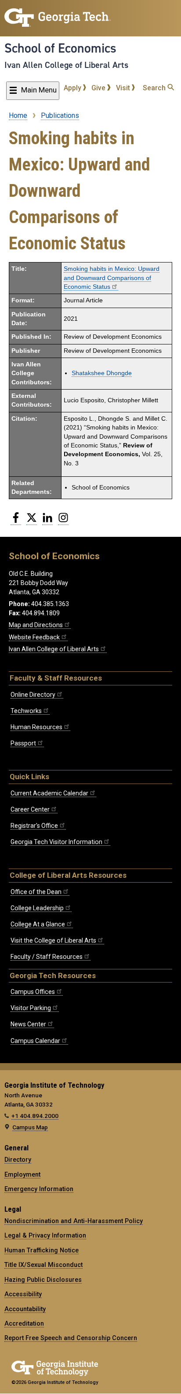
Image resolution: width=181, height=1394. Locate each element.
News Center (28, 1024)
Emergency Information (38, 1188)
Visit (124, 88)
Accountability (25, 1308)
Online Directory (33, 694)
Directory (17, 1159)
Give (99, 88)
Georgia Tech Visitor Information (56, 841)
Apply (73, 88)
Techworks (26, 710)
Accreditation (24, 1323)
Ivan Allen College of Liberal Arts (66, 65)
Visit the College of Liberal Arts (53, 940)
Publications (60, 115)
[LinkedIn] (47, 521)
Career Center (30, 809)
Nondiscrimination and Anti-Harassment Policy (73, 1220)
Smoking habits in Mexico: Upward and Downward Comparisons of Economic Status (111, 278)
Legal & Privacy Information (45, 1235)
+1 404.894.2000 (34, 1115)
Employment (22, 1174)
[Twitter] (31, 521)
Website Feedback (34, 637)
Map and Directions (36, 624)
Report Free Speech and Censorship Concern (70, 1337)
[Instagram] (63, 521)
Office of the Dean (36, 891)
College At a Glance (38, 924)
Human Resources (36, 727)
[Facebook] (16, 521)
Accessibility (23, 1294)
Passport (23, 743)
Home (18, 115)
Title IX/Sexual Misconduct (43, 1264)
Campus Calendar (35, 1040)
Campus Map (30, 1127)
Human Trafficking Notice (41, 1250)
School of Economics (60, 48)
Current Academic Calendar (49, 793)
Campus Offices (33, 991)
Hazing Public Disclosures (43, 1279)
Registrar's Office (34, 825)
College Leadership (37, 908)
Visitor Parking (31, 1007)
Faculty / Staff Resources (47, 956)
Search (155, 88)
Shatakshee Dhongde (102, 373)
